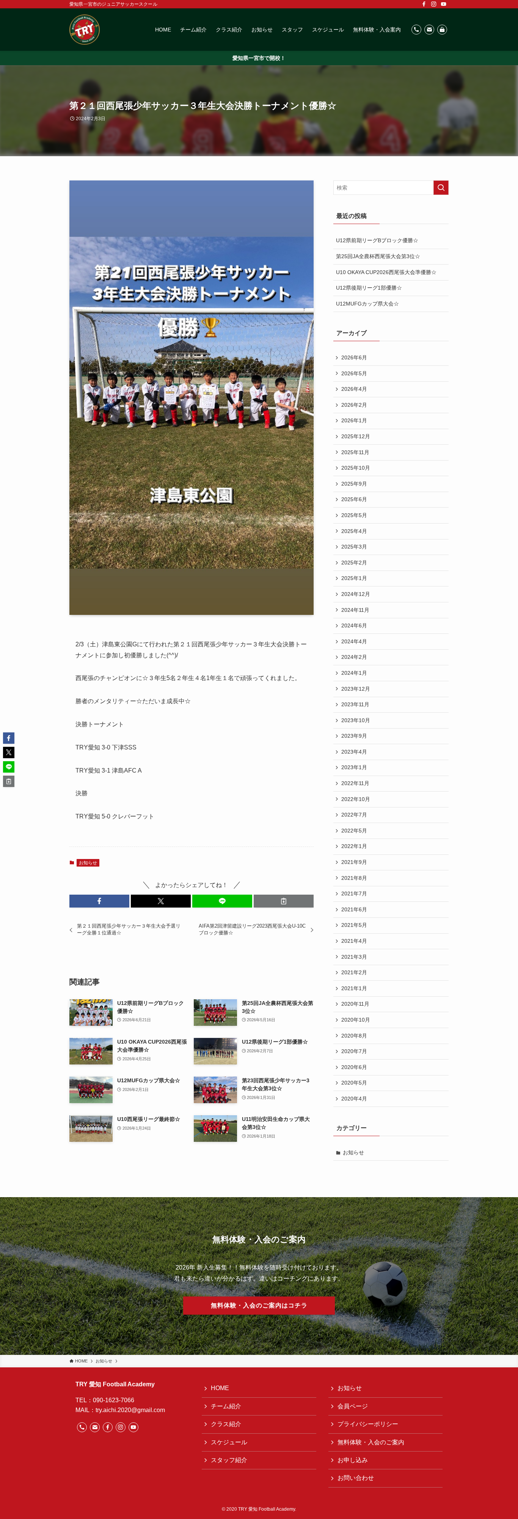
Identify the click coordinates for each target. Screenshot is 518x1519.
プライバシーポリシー (367, 1424)
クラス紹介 (226, 1424)
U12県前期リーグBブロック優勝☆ (377, 240)
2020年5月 (354, 1083)
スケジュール (229, 1442)
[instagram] (434, 4)
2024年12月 (355, 594)
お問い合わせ (355, 1478)
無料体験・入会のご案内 (370, 1442)
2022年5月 (354, 831)
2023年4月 (354, 752)
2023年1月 (354, 767)
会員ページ (352, 1406)
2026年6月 (354, 357)
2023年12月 (355, 689)
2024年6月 (354, 625)
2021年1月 (354, 988)
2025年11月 (355, 452)
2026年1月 (354, 420)
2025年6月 (354, 499)
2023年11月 (355, 704)
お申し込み (352, 1460)
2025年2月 (354, 563)
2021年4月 (354, 941)
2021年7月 (354, 893)
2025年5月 (354, 515)
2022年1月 (354, 846)
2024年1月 (354, 673)
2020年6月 (354, 1067)
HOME (220, 1388)
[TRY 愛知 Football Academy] (84, 29)
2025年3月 (354, 547)
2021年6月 (354, 909)
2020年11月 (355, 1004)
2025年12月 (355, 436)
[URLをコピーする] (284, 901)
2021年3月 (354, 957)
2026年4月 (354, 389)
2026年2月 (354, 405)
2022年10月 (355, 799)
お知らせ (88, 862)
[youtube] (444, 4)
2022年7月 (354, 815)
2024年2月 (354, 657)
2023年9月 (354, 736)
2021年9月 (354, 862)
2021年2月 (354, 972)
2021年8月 (354, 878)
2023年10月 (355, 720)
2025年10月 (355, 468)
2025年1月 (354, 578)
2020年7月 (354, 1051)
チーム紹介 (226, 1406)
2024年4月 (354, 641)
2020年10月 (355, 1020)
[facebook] (424, 4)
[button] (99, 901)
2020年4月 (354, 1099)
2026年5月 (354, 373)
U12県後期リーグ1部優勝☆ (369, 288)
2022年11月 (355, 783)
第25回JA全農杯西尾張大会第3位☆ (378, 256)
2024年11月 (355, 610)
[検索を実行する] (441, 187)
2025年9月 (354, 484)
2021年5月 (354, 925)
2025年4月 (354, 531)
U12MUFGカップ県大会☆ (367, 304)
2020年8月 (354, 1036)
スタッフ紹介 (229, 1460)
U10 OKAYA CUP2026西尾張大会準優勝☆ (386, 272)
